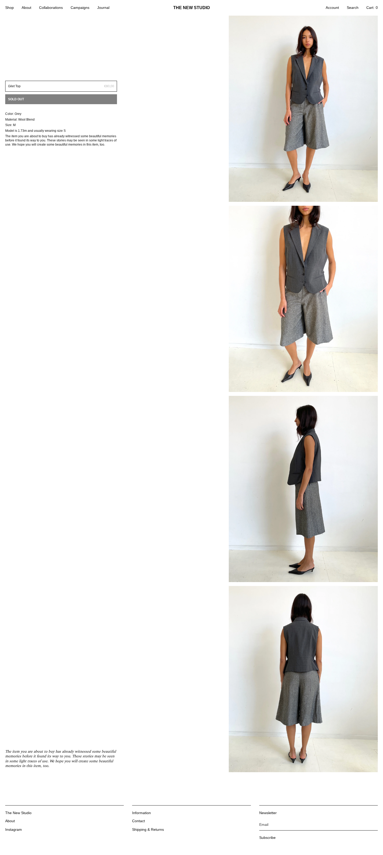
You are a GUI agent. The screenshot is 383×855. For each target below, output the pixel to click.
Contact (138, 821)
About (10, 821)
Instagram (13, 829)
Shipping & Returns (148, 829)
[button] (9, 7)
